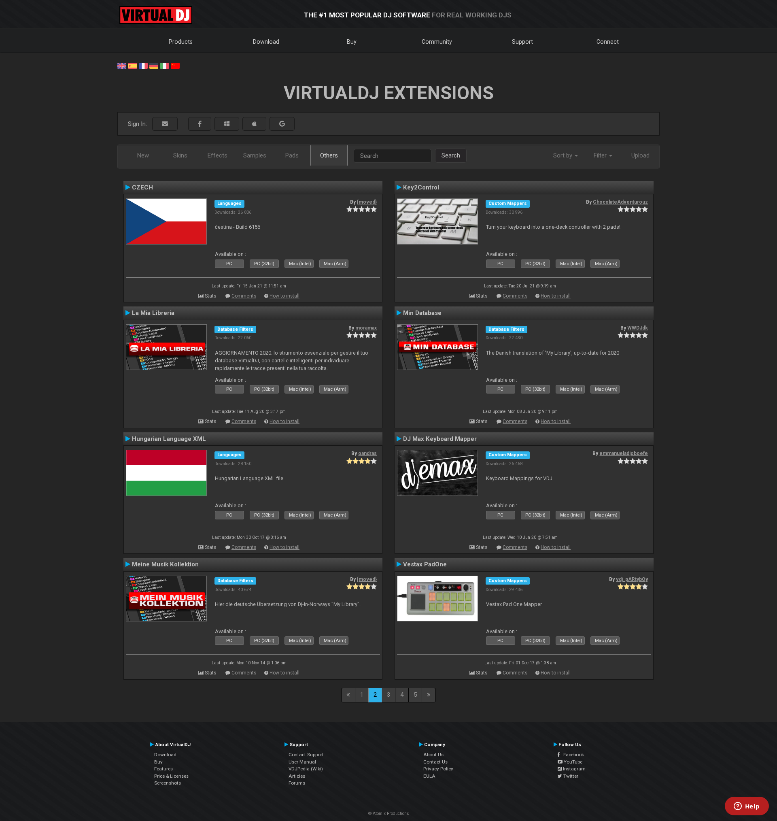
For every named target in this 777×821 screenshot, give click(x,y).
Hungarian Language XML (169, 438)
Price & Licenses (171, 776)
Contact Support (306, 754)
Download (266, 41)
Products (181, 41)
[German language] (153, 65)
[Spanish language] (132, 65)
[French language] (143, 65)
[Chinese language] (175, 65)
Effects (217, 155)
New (143, 155)
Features (163, 769)
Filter (601, 155)
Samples (254, 155)
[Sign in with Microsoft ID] (226, 124)
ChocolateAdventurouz (620, 202)
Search (451, 155)
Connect (608, 41)
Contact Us (435, 762)
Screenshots (167, 783)
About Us (433, 754)
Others (329, 155)
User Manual (302, 762)
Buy (352, 41)
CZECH (142, 187)
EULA (429, 776)
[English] (121, 65)
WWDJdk (637, 328)
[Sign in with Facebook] (199, 124)
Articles (297, 776)
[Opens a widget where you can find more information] (746, 807)
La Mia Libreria (153, 313)
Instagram (574, 769)
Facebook (572, 754)
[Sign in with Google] (282, 124)
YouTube (572, 762)
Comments (243, 296)
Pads (292, 155)
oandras (367, 453)
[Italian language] (164, 65)
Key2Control (421, 187)
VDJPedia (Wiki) (306, 769)
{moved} (367, 202)
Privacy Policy (438, 769)
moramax (366, 328)
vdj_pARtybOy (632, 579)
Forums (297, 783)
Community (437, 41)
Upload (640, 155)
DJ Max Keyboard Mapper (440, 438)
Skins (180, 155)
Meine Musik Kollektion (165, 564)
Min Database (422, 313)
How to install (284, 296)
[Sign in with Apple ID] (254, 124)
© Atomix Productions (388, 813)
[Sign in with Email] (165, 124)
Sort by (563, 155)
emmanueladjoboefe (623, 453)
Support (522, 41)
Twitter (570, 776)
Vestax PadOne (425, 564)
